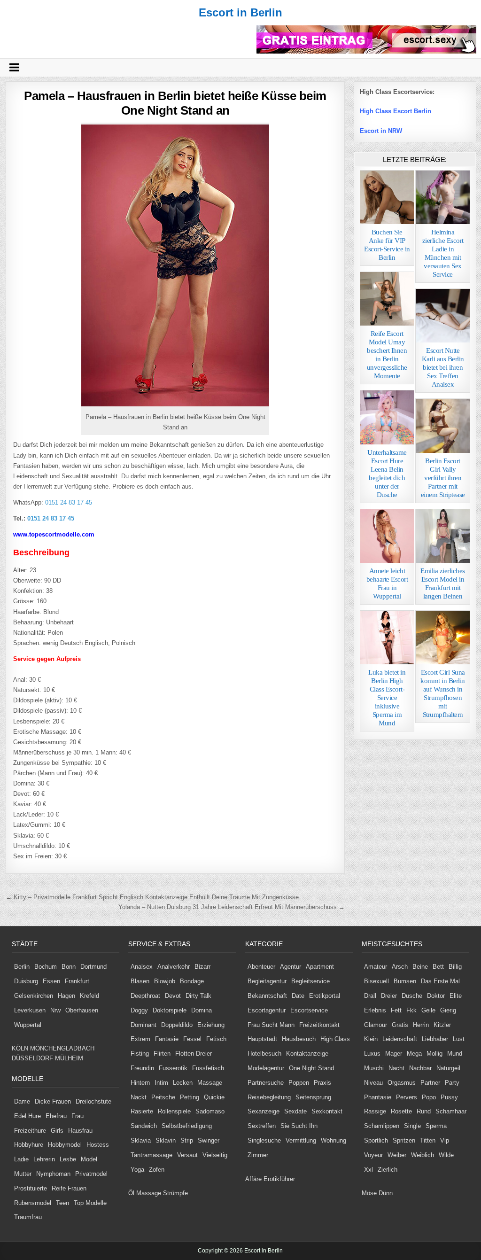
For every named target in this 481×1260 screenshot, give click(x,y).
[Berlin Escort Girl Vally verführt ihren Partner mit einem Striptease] (442, 425)
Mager (393, 1053)
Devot (173, 995)
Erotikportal (324, 995)
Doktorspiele (169, 1010)
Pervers (406, 1097)
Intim (161, 1082)
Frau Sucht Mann (271, 1024)
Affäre (253, 1178)
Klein (371, 1038)
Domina (201, 1010)
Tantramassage (151, 1155)
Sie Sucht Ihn (299, 1125)
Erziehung (211, 1024)
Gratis (400, 1024)
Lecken (183, 1082)
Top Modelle (90, 1202)
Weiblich (422, 1155)
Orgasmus (402, 1082)
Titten (427, 1140)
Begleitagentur (267, 981)
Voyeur (373, 1155)
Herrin (421, 1024)
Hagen (66, 995)
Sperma (436, 1125)
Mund (454, 1053)
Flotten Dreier (193, 1053)
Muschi (374, 1068)
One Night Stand (311, 1068)
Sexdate (295, 1111)
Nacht (396, 1068)
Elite (456, 995)
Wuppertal (27, 1024)
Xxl (368, 1169)
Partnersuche (266, 1082)
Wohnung (333, 1140)
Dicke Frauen (53, 1101)
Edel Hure (27, 1116)
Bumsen (405, 981)
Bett (438, 966)
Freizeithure (30, 1130)
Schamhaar (450, 1111)
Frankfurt (77, 981)
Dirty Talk (198, 995)
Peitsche (163, 1097)
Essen (51, 981)
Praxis (322, 1082)
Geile (428, 1010)
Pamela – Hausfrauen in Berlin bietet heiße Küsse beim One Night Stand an (175, 103)
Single (412, 1125)
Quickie (214, 1097)
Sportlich (376, 1140)
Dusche (412, 995)
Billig (455, 966)
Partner (430, 1082)
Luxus (372, 1053)
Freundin (142, 1068)
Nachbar (420, 1068)
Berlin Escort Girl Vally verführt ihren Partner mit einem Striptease (443, 477)
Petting (189, 1097)
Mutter (22, 1173)
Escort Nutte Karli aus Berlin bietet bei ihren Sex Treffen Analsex (443, 367)
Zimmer (258, 1155)
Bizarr (202, 966)
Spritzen (404, 1140)
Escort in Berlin (240, 12)
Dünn (386, 1193)
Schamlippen (381, 1125)
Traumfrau (28, 1217)
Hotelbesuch (264, 1053)
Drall (370, 995)
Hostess (97, 1144)
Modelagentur (266, 1068)
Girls (57, 1130)
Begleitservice (310, 981)
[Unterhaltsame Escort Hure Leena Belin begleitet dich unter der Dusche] (387, 417)
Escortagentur (267, 1010)
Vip (444, 1140)
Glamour (375, 1024)
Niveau (373, 1082)
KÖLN (20, 1048)
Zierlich (387, 1169)
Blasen (140, 981)
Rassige (375, 1111)
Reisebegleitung (269, 1097)
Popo (429, 1097)
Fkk (411, 1010)
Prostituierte (30, 1188)
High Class (335, 1038)
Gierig (448, 1010)
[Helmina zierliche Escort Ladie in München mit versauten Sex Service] (442, 197)
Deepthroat (145, 995)
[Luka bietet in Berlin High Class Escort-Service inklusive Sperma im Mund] (387, 637)
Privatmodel (91, 1173)
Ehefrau (56, 1116)
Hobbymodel (65, 1144)
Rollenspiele (174, 1111)
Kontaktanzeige (307, 1053)
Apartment (320, 966)
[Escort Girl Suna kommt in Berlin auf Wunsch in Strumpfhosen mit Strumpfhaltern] (442, 637)
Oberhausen (81, 1010)
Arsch (400, 966)
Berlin (22, 966)
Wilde (446, 1155)
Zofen (156, 1169)
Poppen (298, 1082)
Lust (459, 1038)
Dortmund (93, 966)
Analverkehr (173, 966)
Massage (209, 1082)
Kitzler (442, 1024)
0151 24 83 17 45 (67, 502)
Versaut (187, 1155)
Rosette (401, 1111)
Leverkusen (30, 1010)
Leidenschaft (399, 1038)
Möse (369, 1193)
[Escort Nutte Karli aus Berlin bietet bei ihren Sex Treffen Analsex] (442, 315)
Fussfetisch (208, 1068)
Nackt (139, 1097)
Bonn (69, 966)
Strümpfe (175, 1193)
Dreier (389, 995)
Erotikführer (279, 1178)
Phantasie (377, 1097)
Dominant (143, 1024)
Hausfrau (80, 1130)
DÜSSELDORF (32, 1058)
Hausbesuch (299, 1038)
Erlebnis (375, 1010)
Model (89, 1159)
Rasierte (142, 1111)
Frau (77, 1116)
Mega (414, 1053)
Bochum (45, 966)
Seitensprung (313, 1097)
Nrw (55, 1010)
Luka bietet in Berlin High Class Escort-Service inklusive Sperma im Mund (386, 698)
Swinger (208, 1140)
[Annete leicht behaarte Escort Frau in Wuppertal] (387, 536)
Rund (424, 1111)
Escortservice (309, 1010)
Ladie (21, 1159)
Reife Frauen (69, 1188)
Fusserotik (173, 1068)
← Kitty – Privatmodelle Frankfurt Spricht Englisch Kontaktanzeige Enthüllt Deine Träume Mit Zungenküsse (152, 897)
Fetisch (216, 1038)
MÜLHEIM (69, 1058)
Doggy (139, 1010)
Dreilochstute (93, 1101)
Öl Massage (144, 1193)
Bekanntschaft (267, 995)
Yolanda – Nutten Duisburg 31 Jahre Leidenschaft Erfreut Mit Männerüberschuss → (231, 906)
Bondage (192, 981)
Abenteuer (261, 966)
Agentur (290, 966)
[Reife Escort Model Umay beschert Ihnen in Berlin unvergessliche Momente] (387, 299)
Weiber (397, 1155)
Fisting (140, 1053)
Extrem (140, 1038)
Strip (186, 1140)
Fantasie (166, 1038)
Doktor (436, 995)
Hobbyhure (28, 1144)
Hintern (140, 1082)
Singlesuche (264, 1140)
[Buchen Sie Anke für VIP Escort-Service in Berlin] (387, 197)
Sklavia (141, 1140)
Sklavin (165, 1140)
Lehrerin (44, 1159)
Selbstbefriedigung (187, 1125)
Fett (396, 1010)
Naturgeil (448, 1068)
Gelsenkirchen (33, 995)
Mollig (434, 1053)
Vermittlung (301, 1140)
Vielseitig (214, 1155)
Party (452, 1082)
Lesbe (68, 1159)
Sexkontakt (326, 1111)
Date (298, 995)
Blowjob (164, 981)
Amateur (375, 966)
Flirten (162, 1053)
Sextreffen (262, 1125)
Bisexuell (376, 981)
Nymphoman (53, 1173)
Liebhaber (435, 1038)
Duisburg (26, 981)
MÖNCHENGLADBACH (62, 1048)
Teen (62, 1202)
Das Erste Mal (440, 981)
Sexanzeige (263, 1111)
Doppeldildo (177, 1024)
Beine (420, 966)
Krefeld (89, 995)
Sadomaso (210, 1111)
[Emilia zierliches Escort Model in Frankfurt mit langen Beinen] (442, 536)
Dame (22, 1101)
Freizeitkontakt (319, 1024)
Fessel (192, 1038)
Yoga (137, 1169)
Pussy (449, 1097)
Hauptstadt (262, 1038)
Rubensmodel (32, 1202)
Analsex (142, 966)
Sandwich (144, 1125)
